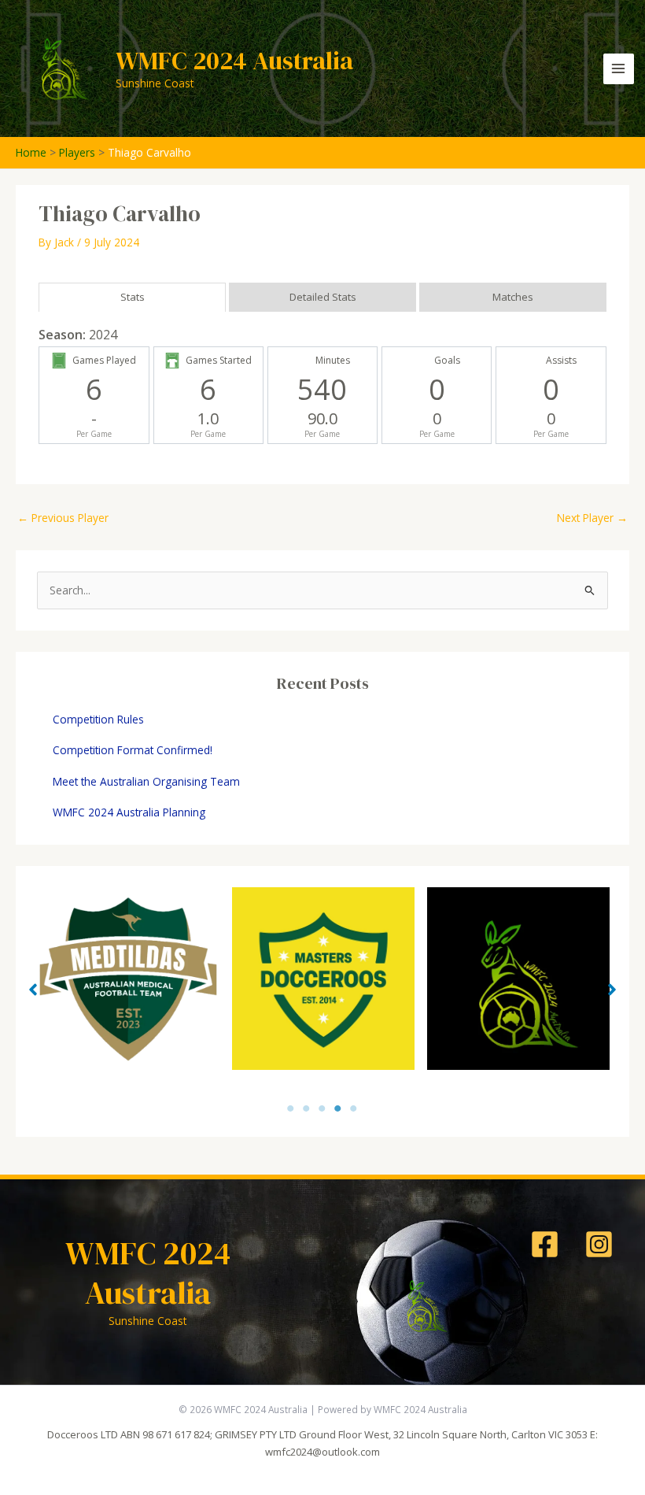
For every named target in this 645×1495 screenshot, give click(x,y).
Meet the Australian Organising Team (146, 781)
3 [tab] (322, 1108)
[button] (33, 990)
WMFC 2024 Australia (234, 60)
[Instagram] (599, 1244)
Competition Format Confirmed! (132, 749)
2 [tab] (307, 1108)
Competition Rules (98, 719)
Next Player (592, 517)
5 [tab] (354, 1108)
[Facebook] (544, 1244)
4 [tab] (338, 1108)
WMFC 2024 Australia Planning (129, 812)
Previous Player (63, 517)
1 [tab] (291, 1108)
